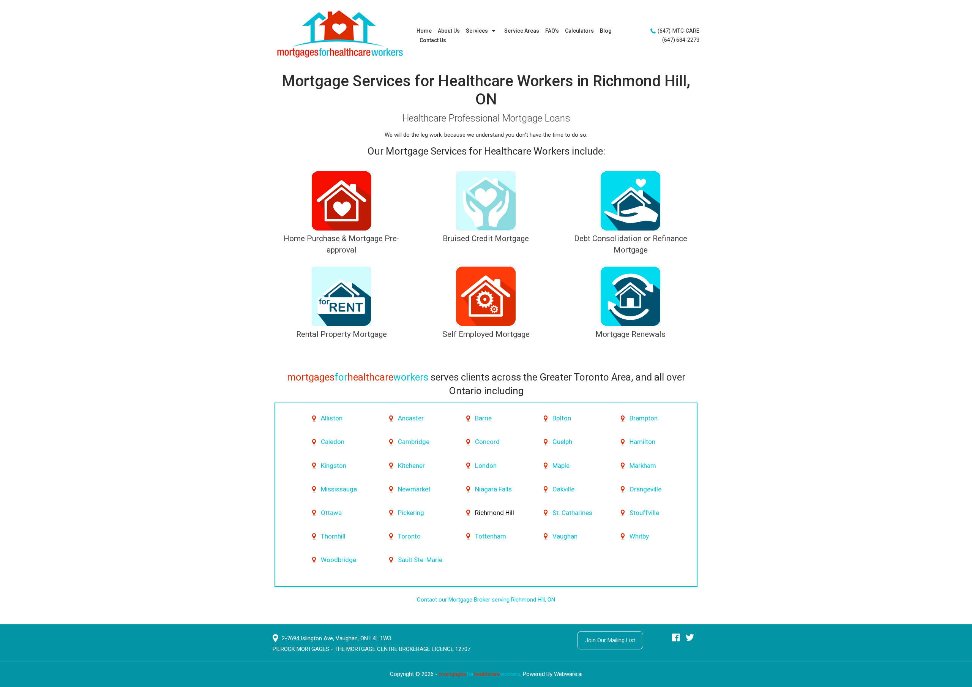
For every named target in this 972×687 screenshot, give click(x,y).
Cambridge (413, 441)
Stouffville (644, 512)
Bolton (561, 418)
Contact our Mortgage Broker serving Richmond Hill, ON (486, 599)
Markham (643, 465)
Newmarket (414, 489)
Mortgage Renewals (630, 334)
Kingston (333, 465)
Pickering (411, 512)
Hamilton (642, 441)
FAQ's (552, 31)
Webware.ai (568, 674)
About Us (449, 31)
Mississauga (339, 489)
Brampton (644, 418)
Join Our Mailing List (610, 640)
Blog (606, 31)
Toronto (409, 536)
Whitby (639, 536)
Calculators (579, 31)
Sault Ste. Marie (420, 560)
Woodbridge (338, 560)
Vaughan (565, 536)
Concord (487, 441)
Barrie (483, 418)
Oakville (563, 489)
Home (424, 31)
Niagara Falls (493, 489)
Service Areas (521, 31)
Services (477, 31)
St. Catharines (572, 512)
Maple (561, 465)
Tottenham (490, 536)
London (486, 465)
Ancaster (411, 418)
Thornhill (333, 536)
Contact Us (433, 40)
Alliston (331, 418)
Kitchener (411, 465)
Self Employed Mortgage (486, 334)
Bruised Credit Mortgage (486, 238)
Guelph (562, 441)
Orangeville (645, 489)
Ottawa (331, 512)
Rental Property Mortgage (341, 334)
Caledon (332, 441)
